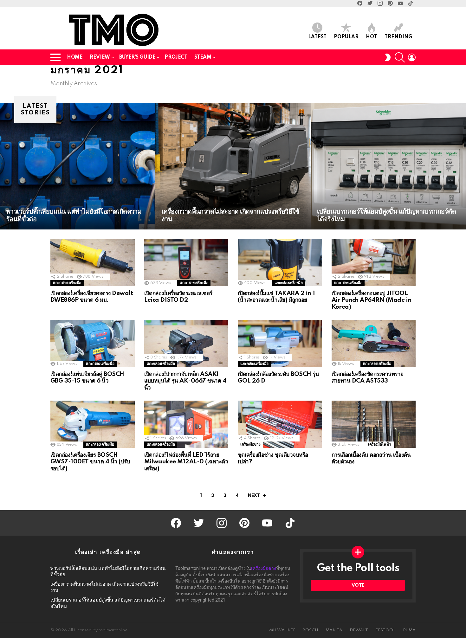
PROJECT (176, 57)
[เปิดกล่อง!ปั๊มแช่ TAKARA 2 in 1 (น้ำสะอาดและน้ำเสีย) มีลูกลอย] (280, 262)
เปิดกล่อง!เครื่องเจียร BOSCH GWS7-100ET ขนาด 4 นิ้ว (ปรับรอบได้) (90, 462)
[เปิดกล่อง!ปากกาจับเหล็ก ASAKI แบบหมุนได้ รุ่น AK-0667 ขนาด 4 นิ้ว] (186, 343)
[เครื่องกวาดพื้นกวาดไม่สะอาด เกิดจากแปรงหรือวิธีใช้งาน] (233, 166)
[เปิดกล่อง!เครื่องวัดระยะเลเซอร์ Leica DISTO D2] (186, 262)
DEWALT (359, 630)
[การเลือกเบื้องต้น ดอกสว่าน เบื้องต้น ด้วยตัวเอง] (374, 424)
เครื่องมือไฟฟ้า (379, 444)
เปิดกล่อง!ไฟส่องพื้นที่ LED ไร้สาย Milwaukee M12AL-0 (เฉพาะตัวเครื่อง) (186, 462)
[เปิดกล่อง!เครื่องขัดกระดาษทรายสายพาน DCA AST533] (374, 343)
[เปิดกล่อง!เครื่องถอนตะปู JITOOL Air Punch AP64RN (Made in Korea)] (374, 262)
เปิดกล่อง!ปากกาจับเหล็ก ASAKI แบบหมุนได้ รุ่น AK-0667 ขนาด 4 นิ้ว (185, 381)
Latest (317, 37)
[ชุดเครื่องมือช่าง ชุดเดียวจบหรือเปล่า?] (280, 424)
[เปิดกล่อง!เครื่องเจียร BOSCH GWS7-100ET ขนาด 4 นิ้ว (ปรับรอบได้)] (92, 424)
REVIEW (100, 57)
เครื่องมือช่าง (250, 444)
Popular (346, 37)
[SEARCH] (400, 57)
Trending (398, 37)
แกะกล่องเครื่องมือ (67, 283)
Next (254, 495)
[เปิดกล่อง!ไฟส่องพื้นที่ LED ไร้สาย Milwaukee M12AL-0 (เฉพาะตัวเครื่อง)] (186, 424)
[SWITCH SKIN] (388, 57)
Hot (371, 37)
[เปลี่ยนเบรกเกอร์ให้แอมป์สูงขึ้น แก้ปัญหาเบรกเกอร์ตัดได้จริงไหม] (388, 166)
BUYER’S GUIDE (137, 57)
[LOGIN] (412, 57)
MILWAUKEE (282, 630)
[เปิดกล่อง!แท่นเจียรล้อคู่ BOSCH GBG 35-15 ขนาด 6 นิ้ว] (92, 343)
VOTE (358, 585)
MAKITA (334, 630)
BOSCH (310, 630)
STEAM (202, 57)
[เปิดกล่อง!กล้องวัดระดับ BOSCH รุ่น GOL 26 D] (280, 343)
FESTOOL (385, 630)
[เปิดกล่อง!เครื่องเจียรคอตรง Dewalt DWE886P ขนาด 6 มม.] (92, 262)
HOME (74, 57)
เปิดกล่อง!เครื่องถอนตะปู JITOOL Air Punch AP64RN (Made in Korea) (371, 300)
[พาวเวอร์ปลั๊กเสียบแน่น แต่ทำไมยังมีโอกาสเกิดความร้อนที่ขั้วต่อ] (77, 166)
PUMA (409, 630)
